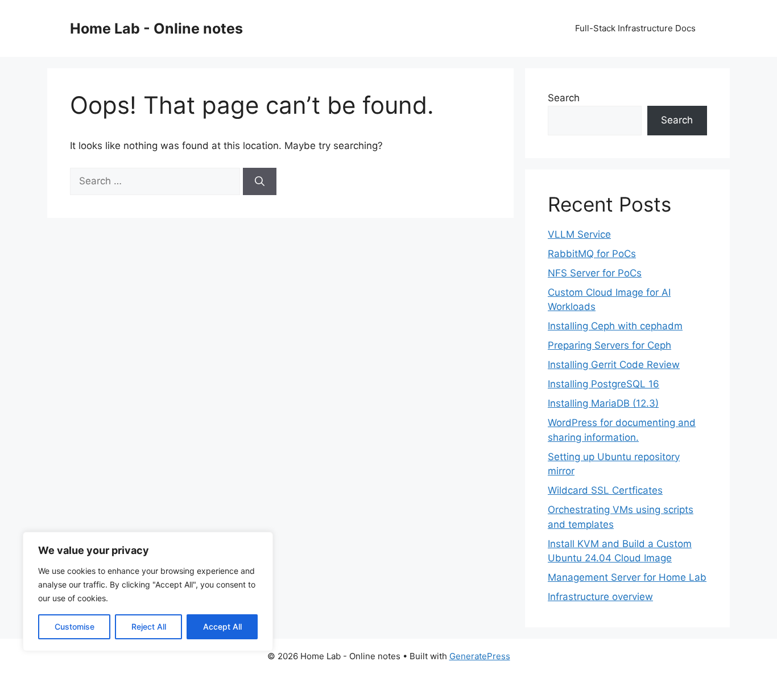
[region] (148, 591)
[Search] (259, 181)
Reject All (148, 626)
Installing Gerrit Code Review (614, 364)
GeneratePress (479, 656)
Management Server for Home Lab (627, 577)
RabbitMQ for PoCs (592, 253)
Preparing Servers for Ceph (609, 345)
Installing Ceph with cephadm (615, 326)
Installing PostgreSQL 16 (603, 384)
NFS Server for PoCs (595, 273)
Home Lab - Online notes (156, 28)
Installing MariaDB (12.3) (603, 403)
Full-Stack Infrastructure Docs (635, 28)
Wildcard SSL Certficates (605, 490)
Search (564, 98)
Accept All (222, 626)
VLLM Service (579, 234)
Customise (74, 626)
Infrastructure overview (600, 596)
